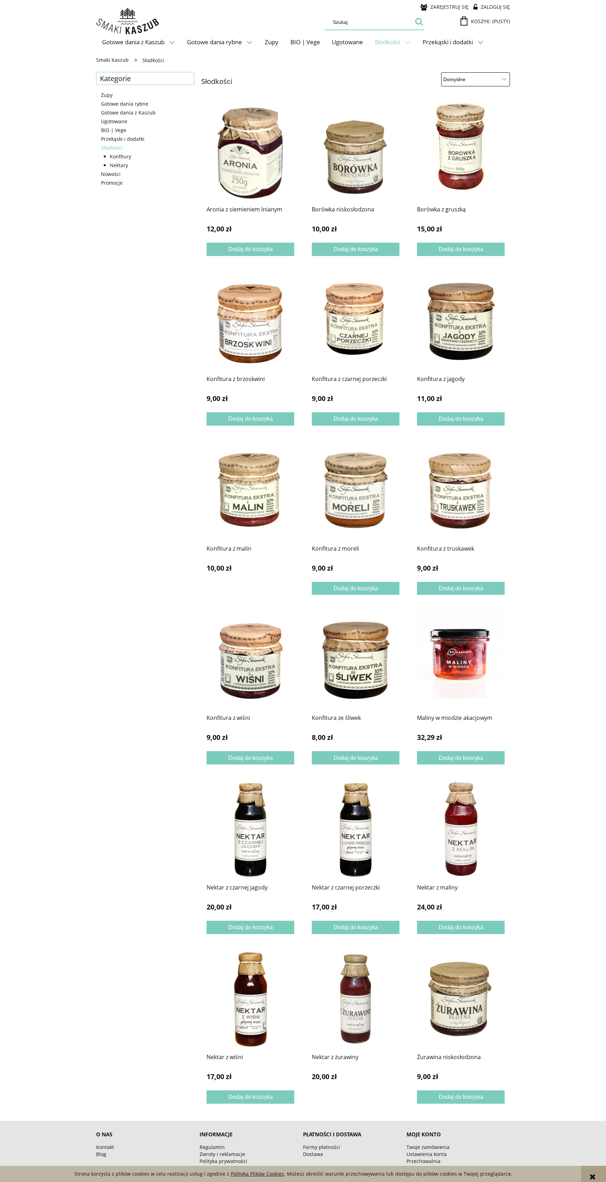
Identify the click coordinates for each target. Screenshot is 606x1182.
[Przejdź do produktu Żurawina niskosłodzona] (461, 999)
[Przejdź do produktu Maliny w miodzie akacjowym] (461, 660)
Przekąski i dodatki (122, 139)
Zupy (107, 95)
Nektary (119, 165)
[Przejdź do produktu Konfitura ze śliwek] (355, 660)
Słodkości (112, 147)
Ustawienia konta (426, 1154)
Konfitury (120, 156)
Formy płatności (321, 1147)
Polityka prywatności (223, 1161)
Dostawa (313, 1154)
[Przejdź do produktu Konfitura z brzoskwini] (250, 321)
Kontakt (105, 1147)
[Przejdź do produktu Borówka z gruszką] (461, 151)
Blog (101, 1154)
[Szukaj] (419, 22)
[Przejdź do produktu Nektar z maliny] (461, 829)
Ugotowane (114, 121)
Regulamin (212, 1147)
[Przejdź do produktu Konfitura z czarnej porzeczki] (355, 321)
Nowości (111, 174)
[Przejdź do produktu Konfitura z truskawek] (461, 490)
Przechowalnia (423, 1161)
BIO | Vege (113, 130)
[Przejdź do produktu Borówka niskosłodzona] (355, 151)
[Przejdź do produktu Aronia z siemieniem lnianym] (250, 151)
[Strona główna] (127, 21)
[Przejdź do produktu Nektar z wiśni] (250, 999)
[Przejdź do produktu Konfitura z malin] (250, 490)
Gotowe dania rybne (124, 103)
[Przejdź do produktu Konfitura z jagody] (461, 321)
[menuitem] (138, 42)
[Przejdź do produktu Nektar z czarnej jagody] (250, 829)
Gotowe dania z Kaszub (128, 112)
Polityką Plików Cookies (257, 1173)
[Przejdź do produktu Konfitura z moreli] (355, 490)
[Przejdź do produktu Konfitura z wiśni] (250, 660)
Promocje (112, 182)
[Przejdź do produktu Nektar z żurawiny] (355, 999)
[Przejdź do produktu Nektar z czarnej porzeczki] (355, 829)
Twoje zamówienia (428, 1147)
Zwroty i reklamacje (222, 1154)
